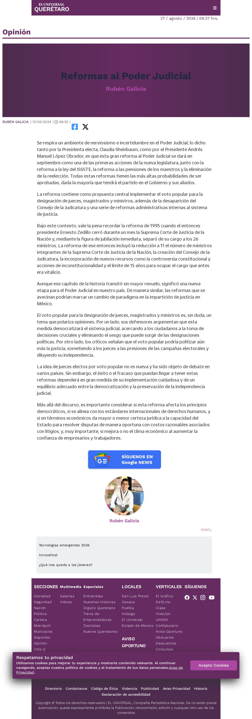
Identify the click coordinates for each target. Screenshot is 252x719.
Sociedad (42, 596)
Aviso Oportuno (169, 631)
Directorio (53, 688)
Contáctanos (76, 688)
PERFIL (206, 530)
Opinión (40, 643)
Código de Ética (104, 688)
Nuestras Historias (99, 602)
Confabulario (167, 625)
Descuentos (166, 643)
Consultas (164, 649)
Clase (161, 608)
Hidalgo (128, 614)
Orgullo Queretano (99, 608)
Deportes (42, 637)
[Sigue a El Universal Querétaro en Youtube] (213, 598)
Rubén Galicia (126, 88)
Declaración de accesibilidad (126, 694)
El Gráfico (164, 596)
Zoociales (91, 625)
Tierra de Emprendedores (97, 617)
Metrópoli (42, 625)
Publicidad (150, 688)
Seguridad (43, 602)
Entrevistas (93, 596)
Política (40, 614)
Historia (200, 688)
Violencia (129, 688)
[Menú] (214, 8)
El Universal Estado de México (137, 622)
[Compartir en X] (85, 126)
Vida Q (40, 649)
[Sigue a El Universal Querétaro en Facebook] (188, 598)
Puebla (128, 608)
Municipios (43, 631)
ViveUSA (163, 614)
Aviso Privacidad (176, 688)
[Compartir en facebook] (74, 126)
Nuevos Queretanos (100, 631)
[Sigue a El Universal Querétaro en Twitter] (196, 598)
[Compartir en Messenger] (99, 126)
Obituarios (165, 637)
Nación (40, 608)
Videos (66, 602)
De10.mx (163, 602)
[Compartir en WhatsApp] (92, 126)
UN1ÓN (162, 620)
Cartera (40, 620)
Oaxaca (128, 602)
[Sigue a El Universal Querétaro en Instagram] (204, 598)
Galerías (67, 596)
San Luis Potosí (135, 596)
